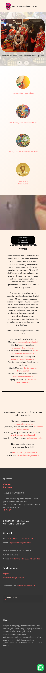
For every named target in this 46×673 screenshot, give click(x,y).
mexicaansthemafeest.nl (23, 423)
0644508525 (31, 452)
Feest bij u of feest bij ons (23, 182)
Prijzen (6, 573)
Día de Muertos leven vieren (24, 6)
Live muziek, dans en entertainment (23, 122)
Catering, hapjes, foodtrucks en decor (23, 151)
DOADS (7, 510)
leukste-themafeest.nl (26, 585)
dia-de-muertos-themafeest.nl (27, 369)
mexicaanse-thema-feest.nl (23, 347)
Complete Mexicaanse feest (23, 93)
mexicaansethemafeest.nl (23, 435)
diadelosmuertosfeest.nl (23, 376)
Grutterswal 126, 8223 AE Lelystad (25, 558)
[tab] (23, 598)
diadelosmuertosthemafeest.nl (23, 359)
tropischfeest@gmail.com (28, 455)
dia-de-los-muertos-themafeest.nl (25, 352)
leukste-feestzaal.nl (35, 438)
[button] (19, 63)
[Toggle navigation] (41, 6)
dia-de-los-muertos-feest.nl (26, 381)
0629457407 (18, 452)
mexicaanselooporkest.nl (27, 342)
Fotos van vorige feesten (13, 577)
